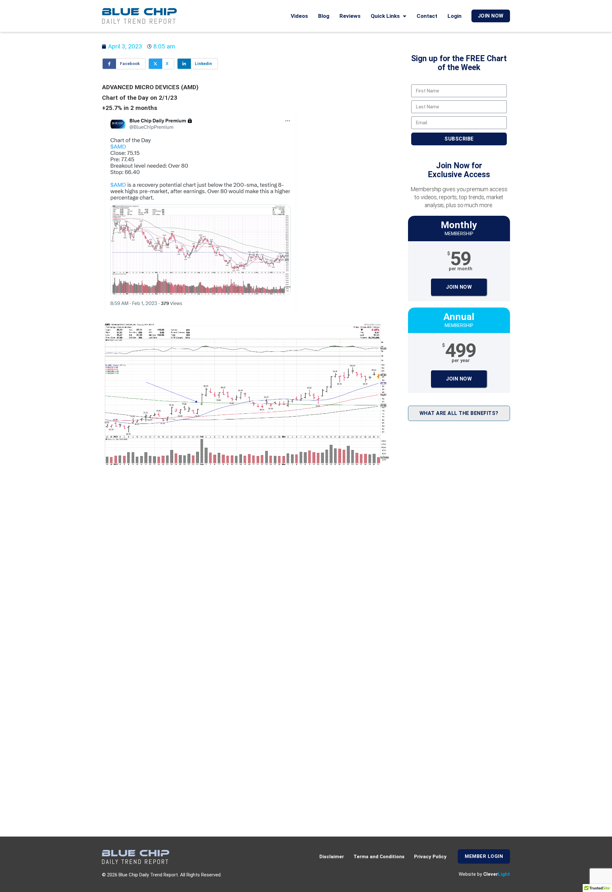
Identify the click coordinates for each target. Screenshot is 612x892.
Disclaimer (331, 856)
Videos (299, 16)
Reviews (350, 16)
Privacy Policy (430, 856)
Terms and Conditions (378, 856)
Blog (323, 16)
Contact (427, 16)
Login (455, 16)
